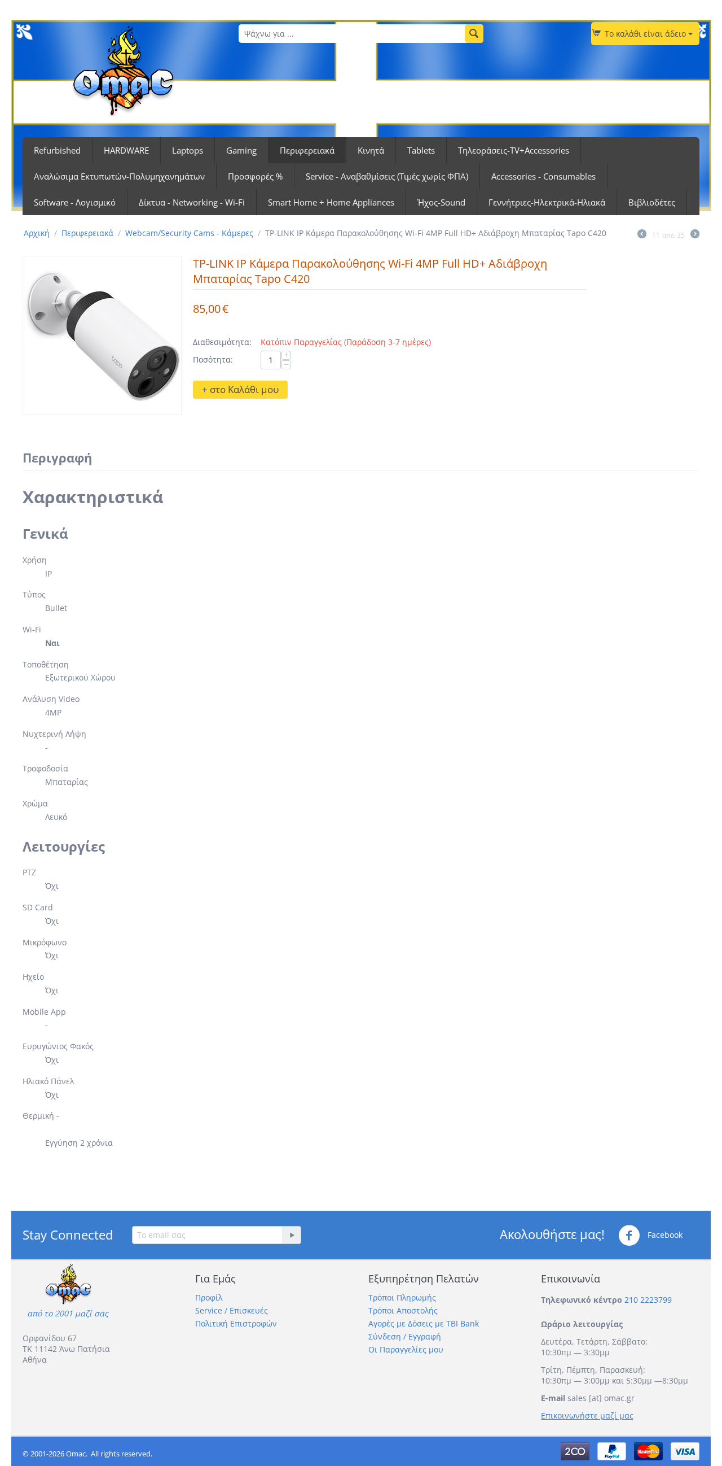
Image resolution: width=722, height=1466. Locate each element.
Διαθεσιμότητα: (222, 342)
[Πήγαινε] (292, 1235)
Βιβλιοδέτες (651, 202)
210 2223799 (648, 1299)
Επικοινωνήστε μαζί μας (587, 1415)
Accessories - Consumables (543, 176)
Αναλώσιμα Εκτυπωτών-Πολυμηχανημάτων (119, 176)
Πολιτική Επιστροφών (236, 1323)
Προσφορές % (255, 176)
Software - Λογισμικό (75, 202)
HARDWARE (126, 150)
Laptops (187, 150)
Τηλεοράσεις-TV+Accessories (513, 150)
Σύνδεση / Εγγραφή (404, 1336)
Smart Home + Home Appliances (331, 202)
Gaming (241, 150)
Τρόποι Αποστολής (403, 1310)
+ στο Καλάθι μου (240, 389)
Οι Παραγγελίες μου (405, 1349)
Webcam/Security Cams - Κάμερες (189, 233)
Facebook (664, 1234)
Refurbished (57, 150)
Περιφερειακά (307, 150)
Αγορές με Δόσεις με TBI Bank (423, 1323)
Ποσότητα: (213, 359)
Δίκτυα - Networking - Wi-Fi (192, 202)
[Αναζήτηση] (474, 33)
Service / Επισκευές (231, 1310)
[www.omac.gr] (123, 69)
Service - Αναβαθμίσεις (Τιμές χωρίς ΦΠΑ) (387, 176)
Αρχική (37, 233)
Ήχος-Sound (441, 202)
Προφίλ (208, 1297)
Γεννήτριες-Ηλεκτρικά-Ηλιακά (546, 202)
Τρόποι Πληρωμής (402, 1297)
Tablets (421, 150)
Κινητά (371, 150)
